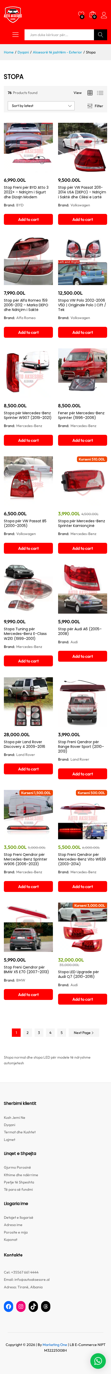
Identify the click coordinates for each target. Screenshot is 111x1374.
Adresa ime (13, 1224)
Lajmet (9, 1139)
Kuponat (10, 1239)
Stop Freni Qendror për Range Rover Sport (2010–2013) (81, 746)
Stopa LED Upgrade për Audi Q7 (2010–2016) (78, 974)
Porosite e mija (16, 1232)
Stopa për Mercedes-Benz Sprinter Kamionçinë (81, 523)
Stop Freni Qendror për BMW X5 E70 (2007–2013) (26, 969)
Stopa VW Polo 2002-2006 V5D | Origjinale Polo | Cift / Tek (82, 305)
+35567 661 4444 (24, 1272)
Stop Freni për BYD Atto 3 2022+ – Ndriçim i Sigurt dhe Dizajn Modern (26, 192)
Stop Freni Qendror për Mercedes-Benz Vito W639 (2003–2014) (82, 859)
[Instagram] (21, 1306)
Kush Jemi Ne (14, 1117)
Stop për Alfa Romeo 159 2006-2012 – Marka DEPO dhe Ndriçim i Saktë (26, 305)
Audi (74, 642)
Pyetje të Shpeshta (19, 1182)
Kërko (100, 34)
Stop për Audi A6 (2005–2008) (80, 631)
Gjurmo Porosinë (17, 1167)
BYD (19, 205)
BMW (20, 980)
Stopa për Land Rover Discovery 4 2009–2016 (24, 744)
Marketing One (55, 1344)
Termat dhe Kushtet (20, 1132)
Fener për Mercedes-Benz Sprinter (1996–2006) (81, 415)
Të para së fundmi (18, 1189)
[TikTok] (33, 1306)
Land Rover (25, 754)
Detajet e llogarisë (18, 1217)
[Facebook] (8, 1306)
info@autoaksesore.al (32, 1279)
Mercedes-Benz (29, 425)
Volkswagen (80, 205)
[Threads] (45, 1306)
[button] (28, 219)
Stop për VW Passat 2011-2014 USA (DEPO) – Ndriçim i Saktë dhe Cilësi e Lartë (82, 192)
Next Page (82, 1032)
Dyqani (9, 1124)
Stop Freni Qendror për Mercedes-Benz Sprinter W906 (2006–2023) (25, 859)
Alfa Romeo (26, 317)
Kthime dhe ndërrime (21, 1175)
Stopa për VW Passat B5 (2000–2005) (25, 523)
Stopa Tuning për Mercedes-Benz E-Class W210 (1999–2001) (25, 633)
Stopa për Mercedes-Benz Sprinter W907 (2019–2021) (28, 415)
